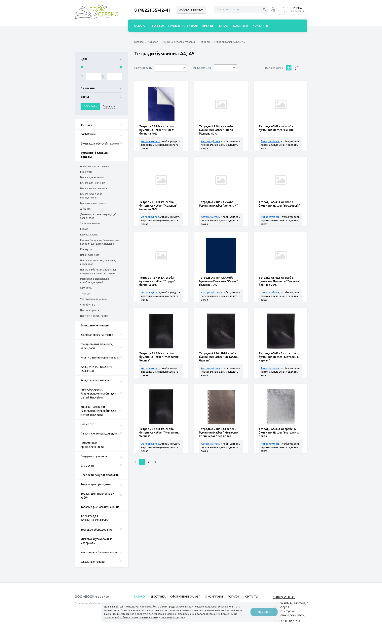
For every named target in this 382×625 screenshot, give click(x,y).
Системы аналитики (173, 617)
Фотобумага (87, 304)
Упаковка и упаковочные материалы (96, 541)
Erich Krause (88, 134)
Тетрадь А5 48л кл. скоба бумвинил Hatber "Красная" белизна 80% (158, 205)
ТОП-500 (86, 124)
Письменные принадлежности (92, 444)
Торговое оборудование (97, 529)
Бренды (208, 25)
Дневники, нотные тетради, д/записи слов (98, 216)
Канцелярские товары (95, 380)
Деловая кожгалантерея (97, 334)
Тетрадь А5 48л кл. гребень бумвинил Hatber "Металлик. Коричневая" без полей (219, 432)
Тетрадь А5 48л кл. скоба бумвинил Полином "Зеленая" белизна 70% (279, 281)
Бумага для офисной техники (100, 143)
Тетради (85, 293)
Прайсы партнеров (183, 25)
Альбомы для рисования (94, 166)
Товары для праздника (96, 484)
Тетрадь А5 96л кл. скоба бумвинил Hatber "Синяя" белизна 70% (156, 130)
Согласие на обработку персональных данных (100, 603)
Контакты (261, 25)
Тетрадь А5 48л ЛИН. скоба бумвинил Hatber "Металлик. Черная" (279, 357)
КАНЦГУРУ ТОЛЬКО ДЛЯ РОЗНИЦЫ (96, 368)
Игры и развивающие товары (100, 357)
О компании (214, 596)
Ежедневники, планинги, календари (97, 346)
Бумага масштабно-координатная (91, 196)
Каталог (153, 41)
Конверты (86, 249)
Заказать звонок (191, 9)
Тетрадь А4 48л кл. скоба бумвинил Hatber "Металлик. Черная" (159, 432)
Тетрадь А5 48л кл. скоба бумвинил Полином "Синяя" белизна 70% (218, 281)
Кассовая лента (89, 234)
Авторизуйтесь (150, 141)
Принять (264, 612)
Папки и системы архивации (99, 433)
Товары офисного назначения (100, 507)
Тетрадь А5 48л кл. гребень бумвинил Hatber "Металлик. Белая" (279, 432)
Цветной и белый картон (94, 315)
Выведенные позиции (95, 325)
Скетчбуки (86, 288)
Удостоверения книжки (93, 299)
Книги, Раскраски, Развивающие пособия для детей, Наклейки (98, 393)
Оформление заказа (185, 596)
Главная (139, 41)
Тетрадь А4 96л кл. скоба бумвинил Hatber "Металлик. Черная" (159, 357)
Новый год (88, 424)
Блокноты (86, 171)
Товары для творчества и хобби (97, 495)
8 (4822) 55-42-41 (152, 10)
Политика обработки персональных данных (131, 617)
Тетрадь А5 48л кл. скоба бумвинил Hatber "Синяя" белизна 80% (216, 130)
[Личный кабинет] (273, 10)
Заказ (223, 25)
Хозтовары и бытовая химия (99, 552)
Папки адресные (89, 255)
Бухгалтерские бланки (93, 203)
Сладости (87, 465)
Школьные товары (93, 561)
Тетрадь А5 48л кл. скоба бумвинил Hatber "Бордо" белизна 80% (157, 281)
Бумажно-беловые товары (94, 154)
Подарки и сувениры (94, 456)
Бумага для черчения (92, 183)
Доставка (240, 25)
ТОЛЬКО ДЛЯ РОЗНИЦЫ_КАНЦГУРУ (94, 518)
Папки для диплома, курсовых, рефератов (98, 262)
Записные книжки (90, 223)
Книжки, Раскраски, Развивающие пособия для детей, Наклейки (99, 242)
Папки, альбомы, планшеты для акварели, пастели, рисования (98, 271)
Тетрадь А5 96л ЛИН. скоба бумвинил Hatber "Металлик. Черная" (219, 357)
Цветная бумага (89, 310)
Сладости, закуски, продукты (100, 475)
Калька (84, 229)
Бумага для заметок (92, 177)
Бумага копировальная (93, 188)
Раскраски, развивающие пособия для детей (94, 280)
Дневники (85, 208)
